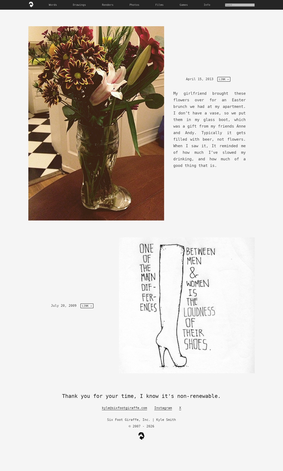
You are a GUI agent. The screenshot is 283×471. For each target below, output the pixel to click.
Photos (134, 4)
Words (53, 4)
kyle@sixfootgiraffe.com (124, 408)
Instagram (163, 408)
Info (207, 4)
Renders (107, 4)
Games (184, 4)
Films (159, 4)
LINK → (224, 79)
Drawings (79, 4)
